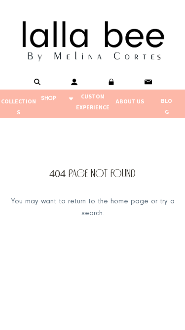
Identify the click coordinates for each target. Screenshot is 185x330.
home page (129, 201)
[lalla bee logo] (92, 39)
